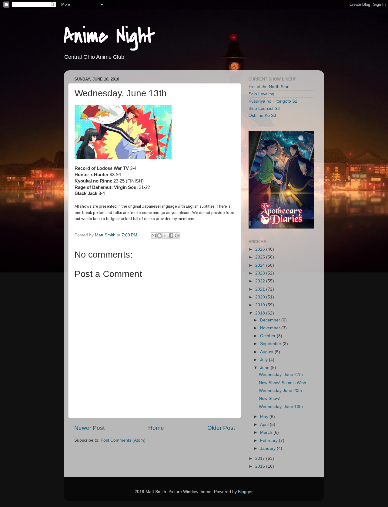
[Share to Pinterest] (177, 235)
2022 (260, 281)
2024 (260, 265)
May (264, 416)
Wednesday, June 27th (281, 374)
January (268, 448)
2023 (260, 273)
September (271, 343)
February (269, 440)
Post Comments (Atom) (123, 440)
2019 (260, 305)
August (267, 352)
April (265, 424)
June (265, 367)
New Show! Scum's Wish (282, 382)
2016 (260, 466)
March (266, 432)
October (268, 336)
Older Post (221, 428)
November (270, 328)
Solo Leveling (261, 94)
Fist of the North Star (269, 86)
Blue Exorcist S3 (264, 108)
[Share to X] (165, 235)
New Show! (269, 398)
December (270, 320)
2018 (260, 313)
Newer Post (89, 428)
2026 (260, 249)
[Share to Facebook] (171, 235)
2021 (260, 289)
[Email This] (154, 235)
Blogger (245, 491)
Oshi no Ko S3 (262, 115)
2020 (260, 297)
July (264, 359)
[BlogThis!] (159, 235)
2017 (260, 458)
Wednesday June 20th (280, 390)
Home (156, 428)
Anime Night (109, 36)
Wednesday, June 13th (281, 406)
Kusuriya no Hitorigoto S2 (273, 101)
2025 (260, 257)
